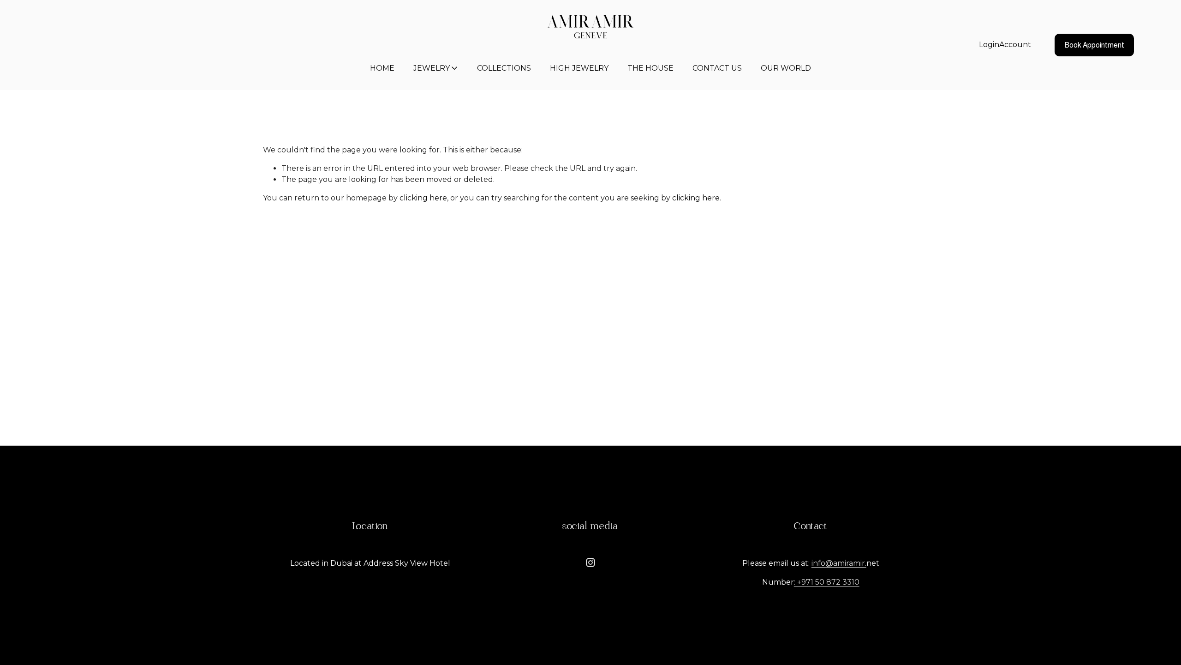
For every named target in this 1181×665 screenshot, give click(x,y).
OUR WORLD (786, 68)
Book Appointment (1094, 45)
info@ (822, 563)
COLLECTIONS (504, 68)
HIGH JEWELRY (579, 68)
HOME (382, 68)
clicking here (423, 197)
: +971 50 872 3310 (826, 582)
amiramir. (849, 563)
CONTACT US (717, 68)
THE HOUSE (650, 68)
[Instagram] (590, 562)
